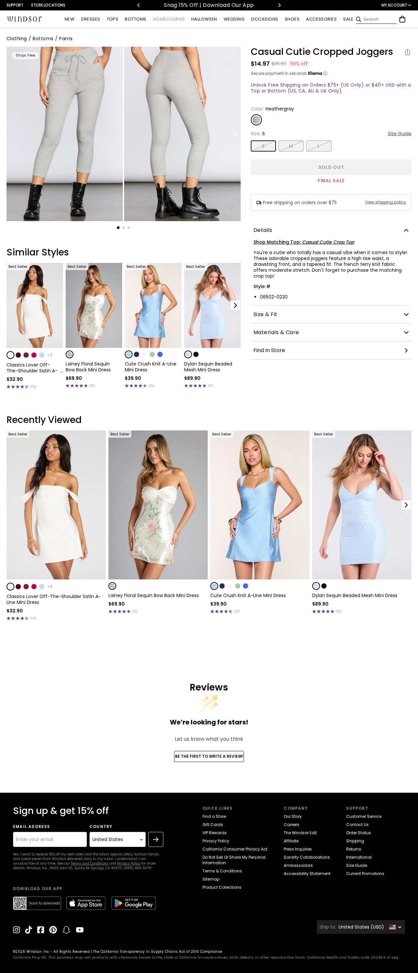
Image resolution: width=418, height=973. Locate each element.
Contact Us (357, 824)
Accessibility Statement (307, 873)
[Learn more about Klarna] (325, 73)
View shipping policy (385, 202)
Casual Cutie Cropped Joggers (322, 52)
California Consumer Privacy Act (234, 849)
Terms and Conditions (89, 863)
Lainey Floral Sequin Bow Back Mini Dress (88, 367)
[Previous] (139, 5)
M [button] (291, 146)
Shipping (355, 841)
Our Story (293, 816)
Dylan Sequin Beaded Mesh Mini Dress (208, 367)
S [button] (263, 146)
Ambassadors (298, 865)
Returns (353, 849)
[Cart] (402, 19)
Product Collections (221, 887)
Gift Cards (212, 824)
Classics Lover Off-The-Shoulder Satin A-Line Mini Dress (32, 368)
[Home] (24, 19)
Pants (65, 38)
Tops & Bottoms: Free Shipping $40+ (239, 5)
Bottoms (43, 38)
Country (100, 826)
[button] (10, 355)
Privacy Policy (128, 863)
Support (15, 5)
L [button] (319, 146)
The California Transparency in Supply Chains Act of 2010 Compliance (157, 951)
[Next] (279, 5)
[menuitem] (69, 19)
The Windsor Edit (300, 832)
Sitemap (210, 879)
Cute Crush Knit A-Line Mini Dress (150, 367)
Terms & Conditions (222, 871)
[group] (65, 134)
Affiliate (291, 841)
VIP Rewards (214, 832)
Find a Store (214, 816)
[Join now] (155, 839)
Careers (291, 824)
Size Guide (399, 134)
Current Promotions (365, 873)
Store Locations (48, 5)
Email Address (31, 826)
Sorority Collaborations (307, 857)
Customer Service (363, 816)
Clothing (17, 38)
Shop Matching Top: (303, 242)
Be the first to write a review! (209, 756)
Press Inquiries (298, 849)
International (359, 857)
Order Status (358, 832)
